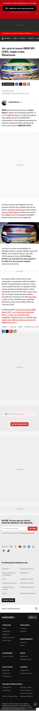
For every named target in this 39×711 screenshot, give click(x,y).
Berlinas (13, 327)
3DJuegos (23, 628)
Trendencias (6, 670)
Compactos (24, 573)
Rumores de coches (9, 583)
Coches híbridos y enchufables (8, 574)
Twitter (20, 84)
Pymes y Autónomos (26, 673)
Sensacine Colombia (26, 693)
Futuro (4, 593)
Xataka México (6, 687)
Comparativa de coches (8, 588)
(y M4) (4, 299)
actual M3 (32, 297)
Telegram (29, 546)
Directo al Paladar (7, 656)
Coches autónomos (27, 587)
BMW (20, 327)
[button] (15, 102)
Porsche (30, 38)
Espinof (22, 645)
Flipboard (24, 84)
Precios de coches (27, 583)
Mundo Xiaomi (6, 640)
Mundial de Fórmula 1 (28, 593)
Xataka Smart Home (8, 637)
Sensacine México (25, 690)
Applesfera (5, 634)
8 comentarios (9, 84)
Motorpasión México (26, 696)
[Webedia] (8, 618)
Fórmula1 (5, 569)
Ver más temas (8, 600)
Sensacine (23, 642)
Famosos (7, 38)
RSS (33, 546)
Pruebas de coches (27, 579)
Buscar (36, 609)
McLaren (22, 38)
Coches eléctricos (26, 569)
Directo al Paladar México (10, 696)
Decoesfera (6, 673)
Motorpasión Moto (25, 659)
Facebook (16, 84)
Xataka (4, 628)
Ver (20, 424)
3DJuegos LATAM (25, 687)
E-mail (28, 84)
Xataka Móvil (6, 631)
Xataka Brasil (6, 690)
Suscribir (32, 528)
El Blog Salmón (24, 670)
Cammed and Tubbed (10, 212)
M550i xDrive (13, 115)
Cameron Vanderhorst (17, 210)
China (15, 38)
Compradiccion (7, 676)
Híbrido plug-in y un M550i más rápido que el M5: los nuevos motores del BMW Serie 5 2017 (19, 320)
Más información (30, 709)
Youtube (20, 546)
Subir (31, 617)
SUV (4, 579)
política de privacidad (28, 533)
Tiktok (8, 550)
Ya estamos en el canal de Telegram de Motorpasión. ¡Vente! (20, 33)
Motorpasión (24, 656)
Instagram (24, 546)
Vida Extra (23, 631)
